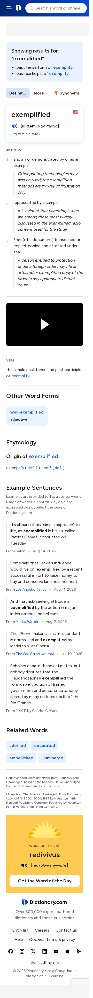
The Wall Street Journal (35, 654)
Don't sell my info (44, 962)
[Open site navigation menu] (9, 8)
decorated (44, 745)
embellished (21, 757)
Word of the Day (44, 846)
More (39, 93)
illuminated (52, 757)
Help (18, 939)
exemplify (63, 67)
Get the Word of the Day (45, 881)
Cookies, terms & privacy (52, 939)
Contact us (66, 930)
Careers (42, 930)
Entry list (20, 930)
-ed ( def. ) (53, 467)
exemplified (43, 456)
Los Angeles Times (31, 589)
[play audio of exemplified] (14, 126)
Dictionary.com (19, 8)
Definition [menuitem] (19, 93)
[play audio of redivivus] (24, 865)
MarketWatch (27, 622)
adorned (17, 745)
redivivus (44, 854)
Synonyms (70, 93)
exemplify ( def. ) (21, 467)
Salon (20, 551)
